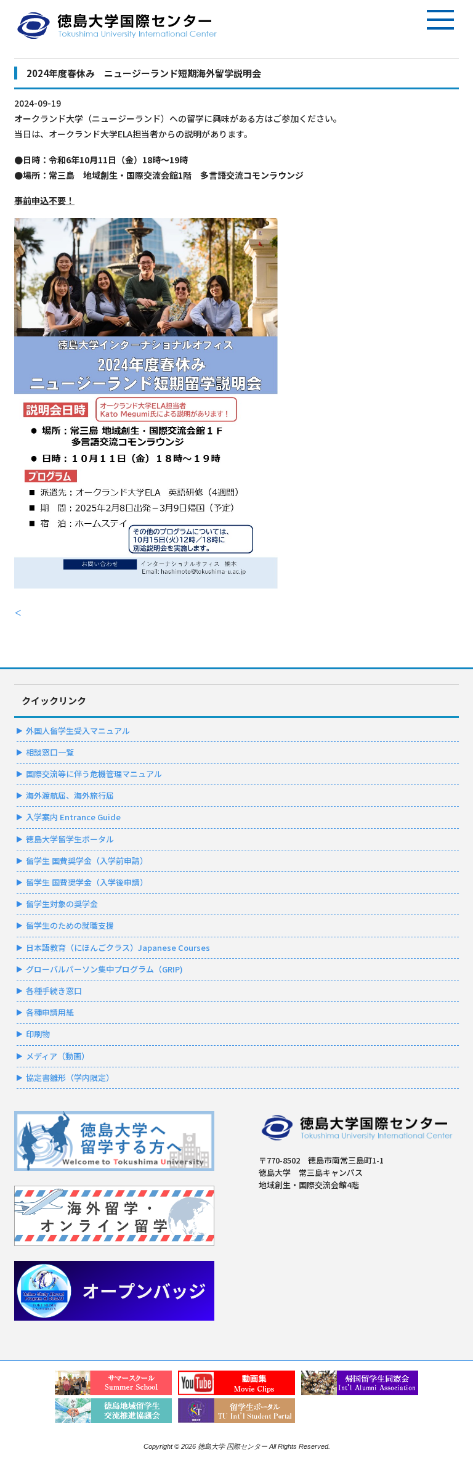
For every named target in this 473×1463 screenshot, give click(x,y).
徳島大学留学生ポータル (70, 839)
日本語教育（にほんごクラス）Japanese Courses (118, 947)
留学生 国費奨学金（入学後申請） (87, 882)
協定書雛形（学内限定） (70, 1077)
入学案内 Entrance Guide (73, 817)
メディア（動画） (57, 1056)
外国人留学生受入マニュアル (78, 730)
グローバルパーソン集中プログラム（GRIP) (104, 969)
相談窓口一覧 (50, 752)
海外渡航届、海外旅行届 (70, 795)
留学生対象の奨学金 (62, 904)
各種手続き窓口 (54, 990)
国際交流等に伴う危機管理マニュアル (94, 774)
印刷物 (38, 1034)
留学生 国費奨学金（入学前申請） (87, 860)
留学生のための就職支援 (70, 925)
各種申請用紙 (50, 1012)
